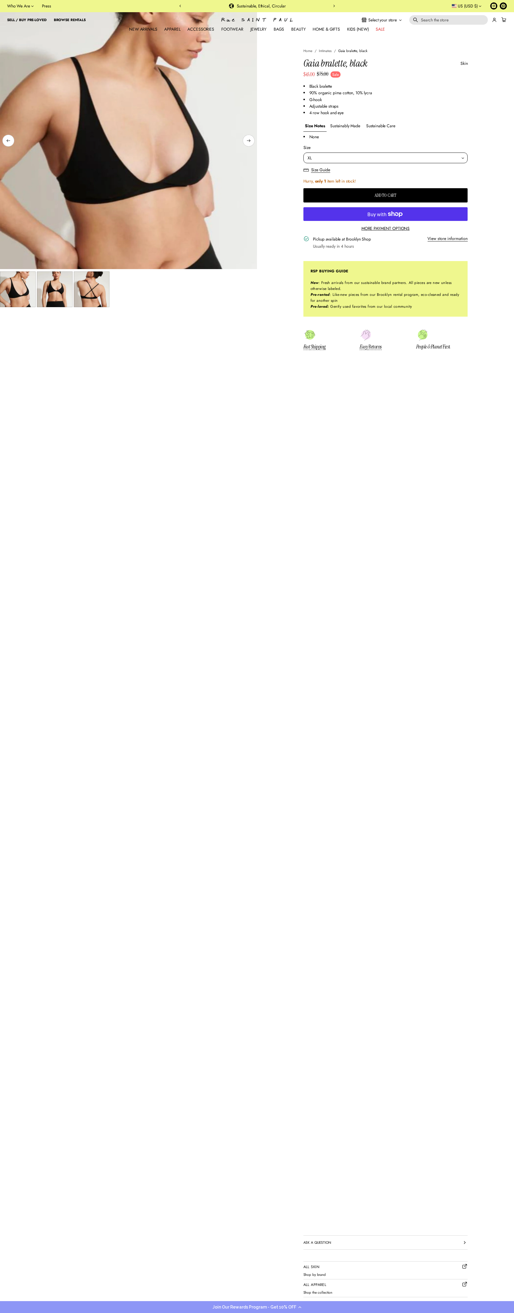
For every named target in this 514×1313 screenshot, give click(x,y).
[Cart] (503, 20)
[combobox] (448, 20)
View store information (447, 238)
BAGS (279, 29)
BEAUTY (298, 29)
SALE (380, 29)
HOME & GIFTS (326, 29)
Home (308, 50)
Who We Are (18, 6)
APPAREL (172, 29)
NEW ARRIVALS (143, 29)
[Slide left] (8, 141)
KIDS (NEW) (358, 29)
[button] (257, 1307)
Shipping (314, 346)
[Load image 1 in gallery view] (18, 289)
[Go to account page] (494, 20)
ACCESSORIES (200, 29)
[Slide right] (249, 141)
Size (307, 147)
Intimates (325, 50)
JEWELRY (258, 29)
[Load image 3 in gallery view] (91, 289)
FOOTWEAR (232, 29)
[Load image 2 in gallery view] (55, 289)
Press (46, 6)
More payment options (385, 228)
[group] (315, 126)
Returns (371, 346)
